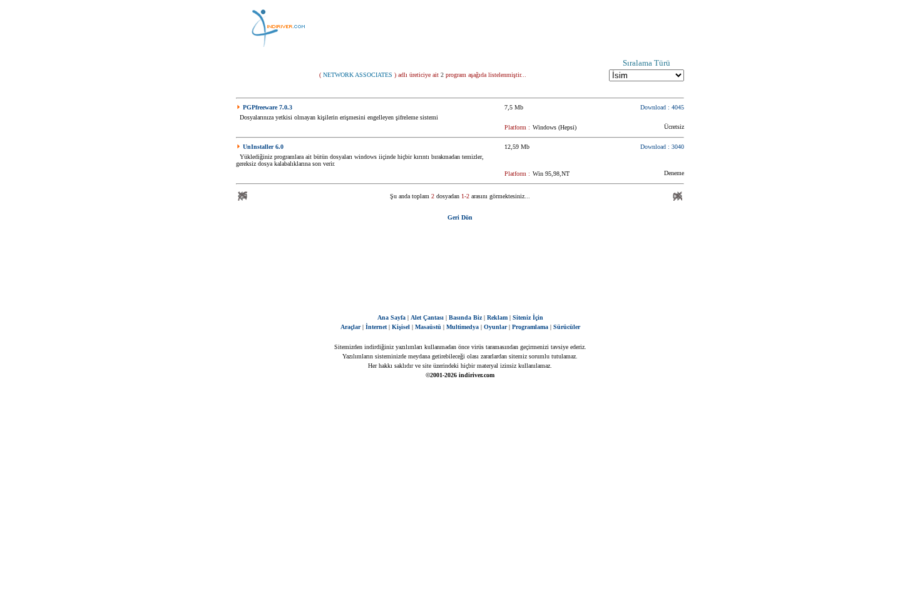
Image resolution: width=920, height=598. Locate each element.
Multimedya (462, 326)
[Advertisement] (522, 28)
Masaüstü (428, 326)
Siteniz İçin (528, 317)
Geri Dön (460, 217)
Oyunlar (495, 326)
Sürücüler (566, 326)
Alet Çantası (427, 317)
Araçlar (350, 326)
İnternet (376, 326)
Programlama (530, 326)
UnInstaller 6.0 (263, 146)
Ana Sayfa (391, 317)
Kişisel (401, 326)
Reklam (497, 317)
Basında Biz (465, 317)
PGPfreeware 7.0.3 (267, 107)
